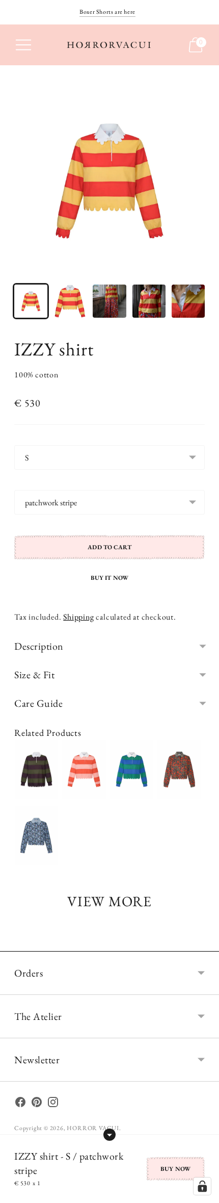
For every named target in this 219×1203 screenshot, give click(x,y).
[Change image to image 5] (188, 301)
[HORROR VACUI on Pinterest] (37, 1104)
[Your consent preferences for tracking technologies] (202, 1186)
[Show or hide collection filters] (109, 1134)
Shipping (78, 616)
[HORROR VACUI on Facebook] (20, 1104)
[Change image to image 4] (149, 301)
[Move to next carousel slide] (205, 943)
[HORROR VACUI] (109, 45)
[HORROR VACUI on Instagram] (53, 1104)
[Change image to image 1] (30, 301)
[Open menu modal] (23, 45)
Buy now (175, 1169)
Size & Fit (34, 674)
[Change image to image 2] (70, 301)
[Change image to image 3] (109, 301)
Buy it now (109, 578)
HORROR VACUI (93, 1128)
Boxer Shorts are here (107, 12)
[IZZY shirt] (36, 769)
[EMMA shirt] (179, 769)
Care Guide (38, 703)
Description (39, 646)
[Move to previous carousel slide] (14, 943)
